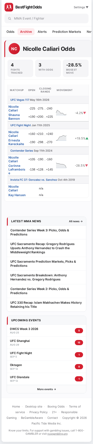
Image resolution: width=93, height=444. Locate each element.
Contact (52, 417)
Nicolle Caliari (13, 108)
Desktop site (33, 406)
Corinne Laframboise (16, 169)
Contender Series (21, 150)
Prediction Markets (66, 32)
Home (16, 406)
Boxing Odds (56, 406)
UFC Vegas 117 (19, 99)
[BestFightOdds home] (9, 7)
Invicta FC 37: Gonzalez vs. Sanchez (33, 179)
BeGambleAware (32, 417)
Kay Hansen (17, 195)
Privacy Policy (38, 412)
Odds (10, 32)
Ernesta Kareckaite (16, 142)
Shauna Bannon (14, 116)
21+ (54, 412)
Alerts (42, 32)
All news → (76, 221)
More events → (46, 389)
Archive (26, 32)
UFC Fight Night (20, 125)
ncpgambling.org (57, 433)
